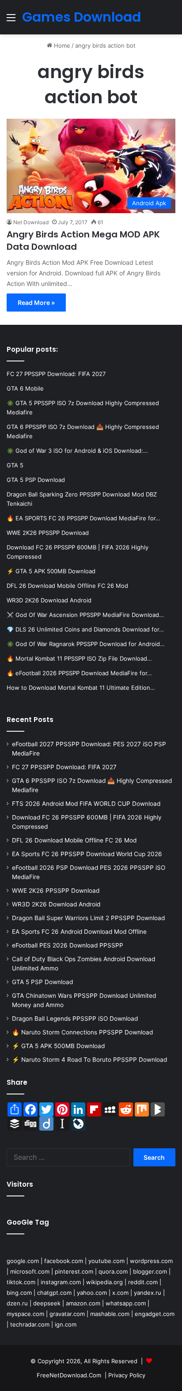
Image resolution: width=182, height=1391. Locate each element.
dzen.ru (17, 1303)
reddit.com (143, 1282)
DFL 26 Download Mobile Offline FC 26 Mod (74, 840)
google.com (23, 1260)
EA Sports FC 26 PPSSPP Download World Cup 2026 (87, 853)
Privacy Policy (126, 1375)
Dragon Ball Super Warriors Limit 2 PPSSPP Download (88, 917)
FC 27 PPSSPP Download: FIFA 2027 (64, 767)
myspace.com (25, 1313)
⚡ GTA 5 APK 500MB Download (58, 1045)
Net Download (31, 222)
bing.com (19, 1292)
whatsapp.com (126, 1303)
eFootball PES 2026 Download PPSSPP (67, 945)
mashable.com (109, 1313)
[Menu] (11, 20)
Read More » (36, 302)
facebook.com (63, 1260)
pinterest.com (74, 1271)
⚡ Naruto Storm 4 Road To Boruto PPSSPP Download (89, 1059)
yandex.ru (147, 1292)
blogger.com (150, 1271)
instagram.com (61, 1282)
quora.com (113, 1271)
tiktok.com (21, 1282)
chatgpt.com (54, 1292)
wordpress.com (151, 1260)
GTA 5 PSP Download (42, 981)
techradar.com (29, 1324)
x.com (120, 1292)
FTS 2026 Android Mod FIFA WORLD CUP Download (86, 803)
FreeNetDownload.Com (69, 1375)
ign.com (65, 1324)
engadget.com (154, 1313)
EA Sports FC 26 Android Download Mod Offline (79, 931)
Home (61, 45)
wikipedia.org (104, 1282)
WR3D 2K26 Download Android (56, 904)
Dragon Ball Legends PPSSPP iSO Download (75, 1018)
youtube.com (106, 1260)
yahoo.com (92, 1292)
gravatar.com (67, 1313)
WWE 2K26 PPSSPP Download (55, 890)
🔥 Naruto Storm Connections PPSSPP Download (82, 1032)
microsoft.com (29, 1271)
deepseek (47, 1303)
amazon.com (83, 1303)
